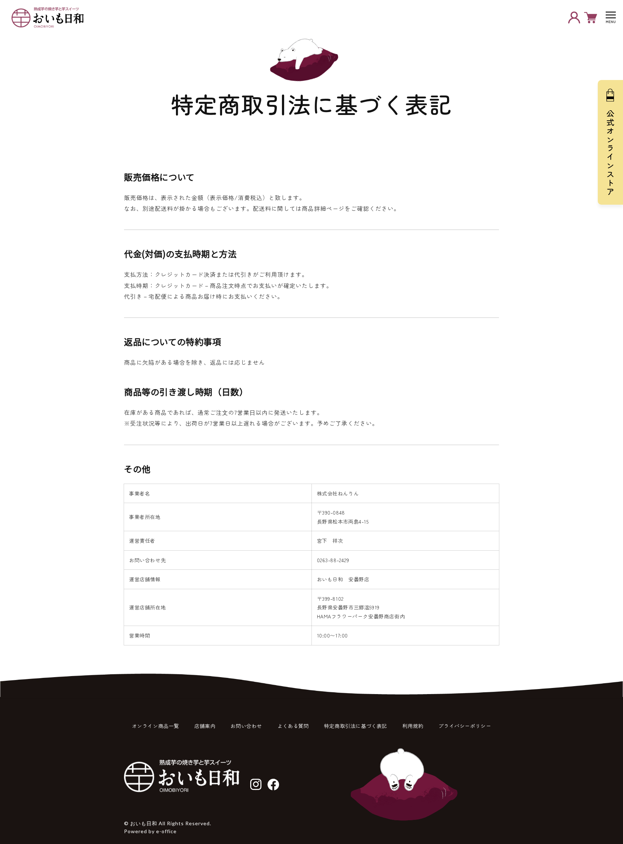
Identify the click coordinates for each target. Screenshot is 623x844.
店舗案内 (204, 725)
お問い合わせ (246, 725)
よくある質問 (293, 725)
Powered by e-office (150, 831)
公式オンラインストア (610, 153)
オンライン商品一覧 (155, 725)
